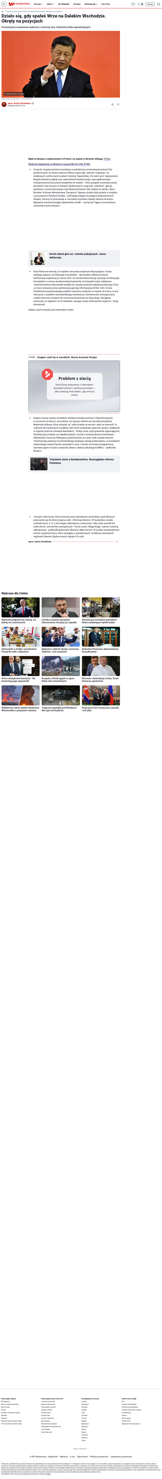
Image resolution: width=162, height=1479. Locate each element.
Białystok (85, 1426)
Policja (3, 1410)
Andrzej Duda (45, 1413)
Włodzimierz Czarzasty (49, 1424)
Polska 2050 (126, 1421)
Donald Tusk (45, 1415)
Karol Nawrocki (46, 1432)
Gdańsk (84, 1421)
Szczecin (84, 1415)
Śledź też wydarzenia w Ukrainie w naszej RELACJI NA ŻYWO (59, 164)
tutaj (48, 1474)
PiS (123, 1401)
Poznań (84, 1418)
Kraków (84, 1410)
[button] (140, 4)
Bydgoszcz (85, 1424)
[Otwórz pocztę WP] (133, 4)
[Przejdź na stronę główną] (4, 6)
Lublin (84, 1440)
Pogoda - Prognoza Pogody (10, 1413)
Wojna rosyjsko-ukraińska (10, 1404)
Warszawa (85, 1404)
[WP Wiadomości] (21, 4)
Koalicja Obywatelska (129, 1404)
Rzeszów (84, 1438)
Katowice (85, 1435)
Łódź (83, 1413)
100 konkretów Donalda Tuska (11, 1424)
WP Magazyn (5, 1401)
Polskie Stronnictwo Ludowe (131, 1410)
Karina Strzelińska (22, 103)
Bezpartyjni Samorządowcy (131, 1424)
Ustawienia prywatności (121, 1456)
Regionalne (90, 4)
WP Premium (63, 4)
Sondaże (4, 1418)
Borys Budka (45, 1421)
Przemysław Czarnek (48, 1407)
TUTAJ (107, 158)
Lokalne (84, 1401)
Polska (37, 4)
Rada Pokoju (5, 1407)
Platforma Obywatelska (130, 1407)
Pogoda (76, 4)
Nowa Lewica (126, 1418)
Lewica (124, 1415)
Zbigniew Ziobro (46, 1410)
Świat (49, 4)
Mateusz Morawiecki (48, 1404)
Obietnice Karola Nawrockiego (11, 1421)
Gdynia (84, 1429)
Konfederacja (126, 1413)
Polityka (106, 4)
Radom (84, 1432)
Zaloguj (150, 4)
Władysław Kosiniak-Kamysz (51, 1426)
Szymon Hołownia (47, 1418)
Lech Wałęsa (45, 1429)
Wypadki (4, 1415)
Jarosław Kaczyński (48, 1401)
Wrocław (84, 1407)
